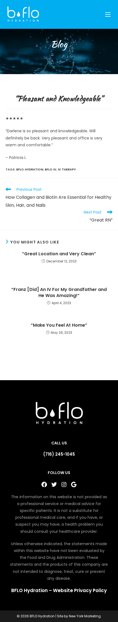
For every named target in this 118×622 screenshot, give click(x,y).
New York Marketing (85, 616)
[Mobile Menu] (108, 14)
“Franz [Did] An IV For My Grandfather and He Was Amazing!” (59, 293)
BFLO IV (50, 169)
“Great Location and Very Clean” (59, 254)
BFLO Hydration (29, 169)
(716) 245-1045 (59, 454)
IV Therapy (67, 169)
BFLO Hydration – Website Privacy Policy (59, 590)
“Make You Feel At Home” (59, 325)
